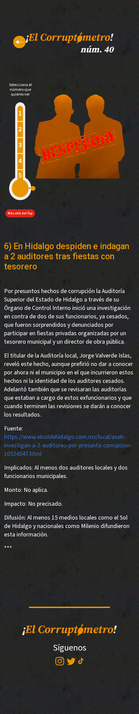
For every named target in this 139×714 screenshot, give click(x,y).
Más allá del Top (20, 213)
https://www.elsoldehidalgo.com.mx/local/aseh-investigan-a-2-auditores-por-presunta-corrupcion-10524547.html (68, 445)
